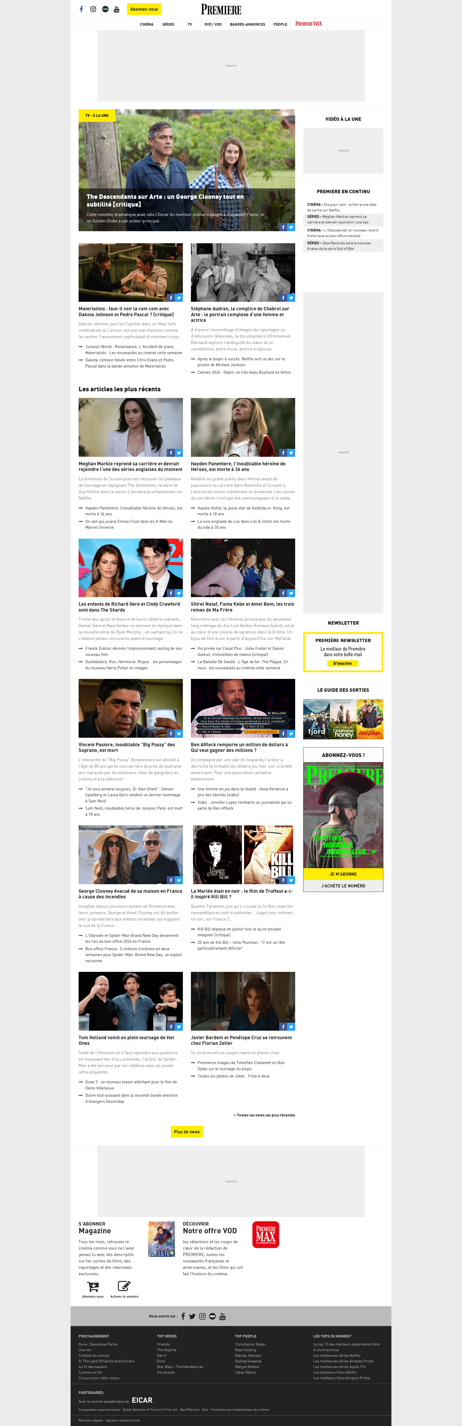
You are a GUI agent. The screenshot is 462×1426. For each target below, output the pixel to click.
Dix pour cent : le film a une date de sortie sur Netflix (341, 207)
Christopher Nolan (250, 1344)
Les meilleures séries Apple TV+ (339, 1366)
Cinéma (146, 24)
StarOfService (189, 1410)
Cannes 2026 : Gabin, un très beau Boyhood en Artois (244, 372)
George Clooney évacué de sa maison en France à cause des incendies (130, 894)
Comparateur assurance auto (99, 1410)
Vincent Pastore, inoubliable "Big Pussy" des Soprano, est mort (127, 747)
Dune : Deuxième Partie (98, 1344)
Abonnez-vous (144, 9)
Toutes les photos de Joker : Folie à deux (234, 1076)
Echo (161, 1361)
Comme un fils (90, 1372)
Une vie (85, 1349)
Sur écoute (166, 1372)
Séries (168, 24)
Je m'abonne (343, 874)
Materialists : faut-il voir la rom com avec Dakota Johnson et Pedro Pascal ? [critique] (126, 311)
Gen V (161, 1355)
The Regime (166, 1349)
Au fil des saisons (93, 1366)
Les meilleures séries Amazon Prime (343, 1361)
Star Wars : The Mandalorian (180, 1366)
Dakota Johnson (248, 1355)
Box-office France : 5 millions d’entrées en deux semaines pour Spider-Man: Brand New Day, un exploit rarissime (133, 954)
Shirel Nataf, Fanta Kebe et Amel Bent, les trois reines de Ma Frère (242, 607)
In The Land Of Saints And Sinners (106, 1361)
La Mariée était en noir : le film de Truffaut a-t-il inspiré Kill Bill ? (242, 894)
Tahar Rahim (245, 1372)
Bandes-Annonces (247, 24)
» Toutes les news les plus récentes (264, 1115)
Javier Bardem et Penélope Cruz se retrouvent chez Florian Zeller (241, 1040)
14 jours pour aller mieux (99, 1377)
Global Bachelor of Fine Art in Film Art (150, 1410)
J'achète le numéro (343, 885)
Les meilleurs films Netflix (335, 1372)
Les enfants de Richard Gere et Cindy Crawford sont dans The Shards (129, 607)
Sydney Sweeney (248, 1361)
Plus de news (187, 1131)
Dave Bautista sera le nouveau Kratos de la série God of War (339, 246)
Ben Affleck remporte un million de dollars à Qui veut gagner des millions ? (239, 747)
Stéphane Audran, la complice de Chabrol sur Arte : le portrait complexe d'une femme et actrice (240, 314)
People (280, 24)
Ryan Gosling (245, 1349)
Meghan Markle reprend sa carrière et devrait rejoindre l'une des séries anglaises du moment (130, 466)
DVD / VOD (213, 24)
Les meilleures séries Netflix (336, 1355)
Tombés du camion (94, 1355)
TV (190, 24)
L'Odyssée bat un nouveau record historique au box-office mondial (342, 233)
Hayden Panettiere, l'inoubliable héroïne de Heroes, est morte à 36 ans (238, 466)
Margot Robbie (247, 1366)
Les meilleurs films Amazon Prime (341, 1377)
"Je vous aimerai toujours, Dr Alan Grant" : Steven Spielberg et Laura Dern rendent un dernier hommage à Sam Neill (132, 794)
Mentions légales (91, 1420)
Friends (163, 1344)
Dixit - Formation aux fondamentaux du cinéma (235, 1410)
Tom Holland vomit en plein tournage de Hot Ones (126, 1040)
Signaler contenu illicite (123, 1420)
